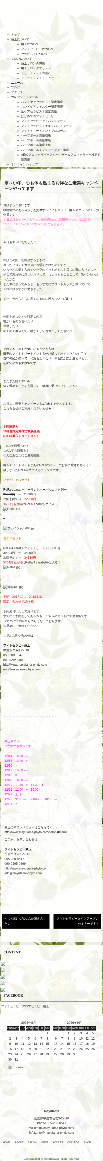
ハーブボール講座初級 (36, 135)
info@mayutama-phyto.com (21, 669)
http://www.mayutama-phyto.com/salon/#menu (36, 832)
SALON (32, 1142)
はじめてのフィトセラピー (39, 116)
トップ (15, 34)
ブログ (15, 87)
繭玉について (20, 39)
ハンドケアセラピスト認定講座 (42, 102)
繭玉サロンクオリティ (36, 68)
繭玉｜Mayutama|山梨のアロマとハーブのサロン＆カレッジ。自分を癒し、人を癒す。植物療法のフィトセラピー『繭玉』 (51, 19)
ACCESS (57, 1142)
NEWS (44, 1142)
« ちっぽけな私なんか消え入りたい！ (25, 921)
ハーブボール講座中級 (36, 140)
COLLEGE (73, 1142)
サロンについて (21, 58)
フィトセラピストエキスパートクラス (46, 126)
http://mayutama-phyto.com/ (55, 1128)
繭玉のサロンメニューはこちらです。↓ (30, 827)
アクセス (17, 92)
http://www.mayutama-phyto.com (25, 664)
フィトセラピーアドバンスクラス (43, 121)
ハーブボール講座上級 (36, 145)
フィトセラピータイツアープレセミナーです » (77, 921)
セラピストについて (34, 54)
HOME (6, 1142)
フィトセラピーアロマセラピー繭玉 (25, 1006)
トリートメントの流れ (36, 73)
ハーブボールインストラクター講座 (45, 150)
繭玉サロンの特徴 (33, 63)
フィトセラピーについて (37, 49)
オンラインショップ (24, 164)
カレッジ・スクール (24, 97)
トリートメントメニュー (37, 78)
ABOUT (19, 1142)
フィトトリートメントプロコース (43, 130)
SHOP (87, 1142)
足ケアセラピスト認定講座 (39, 111)
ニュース (17, 82)
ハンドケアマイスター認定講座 (42, 106)
